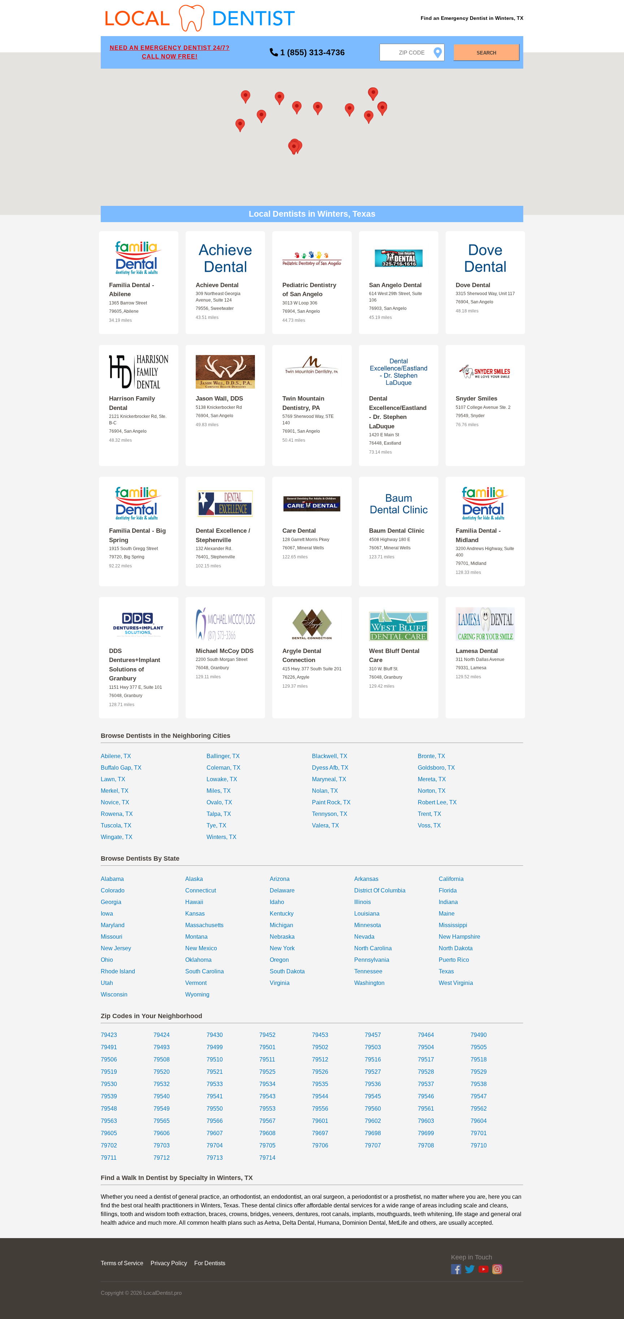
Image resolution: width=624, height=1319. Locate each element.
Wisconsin (114, 994)
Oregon (279, 960)
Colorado (113, 890)
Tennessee (368, 971)
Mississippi (453, 925)
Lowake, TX (222, 779)
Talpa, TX (219, 814)
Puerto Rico (454, 960)
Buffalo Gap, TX (121, 768)
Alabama (112, 879)
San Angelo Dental (395, 285)
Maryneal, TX (329, 779)
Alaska (194, 879)
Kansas (195, 914)
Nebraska (282, 937)
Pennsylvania (371, 960)
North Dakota (456, 948)
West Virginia (456, 983)
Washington (369, 983)
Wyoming (197, 994)
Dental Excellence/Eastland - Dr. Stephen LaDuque (397, 412)
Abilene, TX (116, 756)
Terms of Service (122, 1263)
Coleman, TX (223, 768)
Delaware (282, 890)
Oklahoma (198, 960)
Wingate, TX (117, 837)
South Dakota (287, 971)
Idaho (277, 902)
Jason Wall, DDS (219, 398)
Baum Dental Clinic (396, 530)
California (451, 879)
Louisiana (367, 914)
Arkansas (366, 879)
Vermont (196, 983)
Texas (446, 971)
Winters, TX (222, 837)
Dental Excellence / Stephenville (223, 535)
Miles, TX (219, 791)
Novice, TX (115, 802)
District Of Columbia (380, 890)
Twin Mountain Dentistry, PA (303, 403)
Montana (196, 937)
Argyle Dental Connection (301, 656)
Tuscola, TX (116, 825)
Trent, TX (429, 814)
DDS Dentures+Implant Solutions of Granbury (134, 665)
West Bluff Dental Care (394, 656)
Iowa (107, 914)
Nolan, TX (325, 791)
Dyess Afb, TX (330, 768)
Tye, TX (216, 825)
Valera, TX (325, 825)
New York (282, 948)
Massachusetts (204, 925)
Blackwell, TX (329, 756)
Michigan (281, 925)
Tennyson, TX (329, 814)
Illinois (362, 902)
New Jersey (116, 948)
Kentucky (282, 914)
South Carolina (204, 971)
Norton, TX (432, 791)
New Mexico (201, 948)
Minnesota (367, 925)
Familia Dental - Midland (478, 535)
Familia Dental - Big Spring (137, 535)
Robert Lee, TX (437, 802)
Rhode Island (118, 971)
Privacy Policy (169, 1263)
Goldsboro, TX (436, 768)
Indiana (448, 902)
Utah (107, 983)
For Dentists (209, 1263)
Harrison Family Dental (132, 403)
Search (486, 53)
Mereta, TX (432, 779)
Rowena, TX (117, 814)
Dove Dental (473, 285)
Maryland (113, 925)
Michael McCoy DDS (225, 651)
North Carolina (373, 948)
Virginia (280, 983)
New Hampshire (459, 937)
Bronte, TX (431, 756)
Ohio (107, 960)
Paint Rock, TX (331, 802)
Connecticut (200, 890)
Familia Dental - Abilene (131, 290)
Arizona (280, 879)
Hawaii (194, 902)
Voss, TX (429, 825)
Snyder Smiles (476, 398)
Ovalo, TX (219, 802)
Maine (447, 914)
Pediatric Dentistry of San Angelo (309, 290)
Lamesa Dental (477, 651)
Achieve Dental (217, 285)
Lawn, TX (113, 779)
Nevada (364, 937)
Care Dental (299, 530)
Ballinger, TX (223, 756)
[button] (317, 108)
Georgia (111, 902)
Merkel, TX (115, 791)
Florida (448, 890)
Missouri (111, 937)
